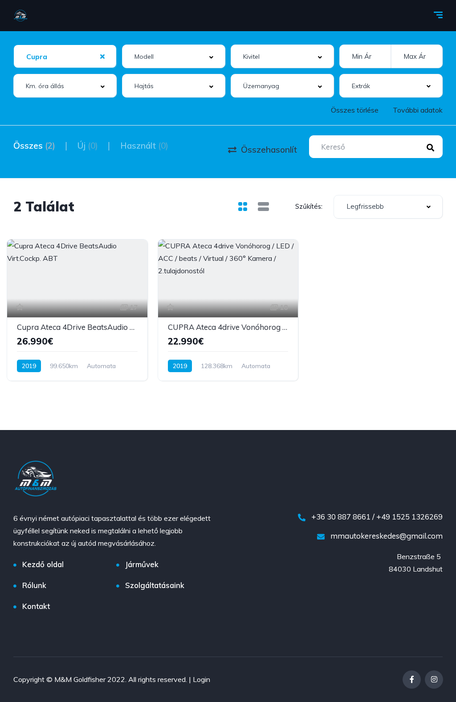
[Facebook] (412, 679)
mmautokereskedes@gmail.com (386, 535)
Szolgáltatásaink (154, 585)
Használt (144, 145)
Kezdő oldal (43, 564)
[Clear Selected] (102, 56)
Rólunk (34, 585)
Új (87, 145)
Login (201, 679)
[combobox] (65, 56)
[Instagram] (434, 679)
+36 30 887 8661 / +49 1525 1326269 (376, 516)
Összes (34, 145)
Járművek (142, 564)
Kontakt (36, 606)
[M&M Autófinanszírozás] (20, 15)
